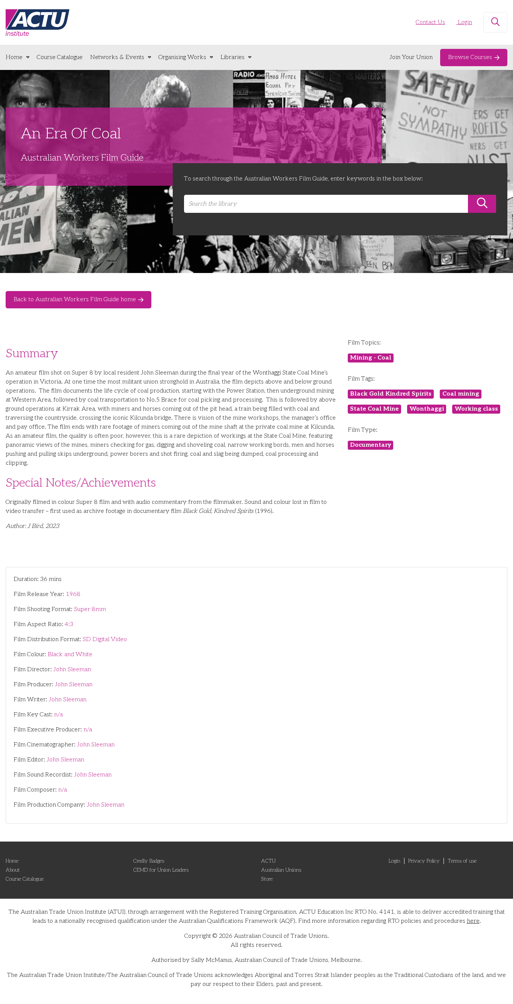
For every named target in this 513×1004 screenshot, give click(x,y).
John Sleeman (72, 669)
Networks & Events (117, 57)
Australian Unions (281, 870)
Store (267, 879)
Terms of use (462, 861)
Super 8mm (90, 609)
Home (14, 57)
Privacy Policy (424, 861)
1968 (73, 594)
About (13, 870)
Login (464, 22)
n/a (58, 714)
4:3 (69, 624)
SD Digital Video (105, 639)
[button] (495, 22)
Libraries (232, 57)
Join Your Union (411, 57)
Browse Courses (470, 57)
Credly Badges (148, 861)
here (473, 921)
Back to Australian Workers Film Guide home (75, 299)
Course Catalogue (60, 57)
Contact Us (430, 22)
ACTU (268, 861)
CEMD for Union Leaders (161, 870)
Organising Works (182, 57)
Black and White (70, 654)
